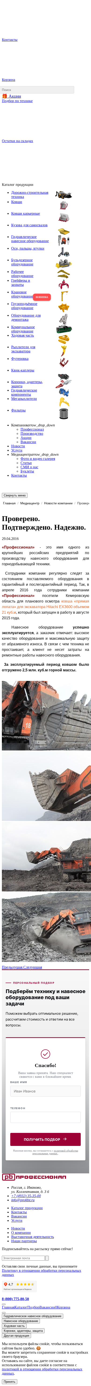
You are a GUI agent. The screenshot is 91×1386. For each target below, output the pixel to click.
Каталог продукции (27, 1208)
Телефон (17, 1108)
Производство (32, 433)
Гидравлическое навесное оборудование (32, 1316)
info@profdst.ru (23, 1200)
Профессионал (32, 429)
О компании (21, 1233)
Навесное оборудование (21, 1321)
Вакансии (28, 442)
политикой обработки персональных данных (55, 1152)
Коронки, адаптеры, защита (23, 1330)
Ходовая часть (14, 1326)
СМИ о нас (29, 467)
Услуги (16, 450)
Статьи (26, 463)
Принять (9, 1381)
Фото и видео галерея (38, 459)
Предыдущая (12, 967)
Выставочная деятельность (32, 1237)
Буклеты (27, 471)
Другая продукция (16, 1335)
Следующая (32, 967)
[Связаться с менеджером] (4, 1312)
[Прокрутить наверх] (4, 1304)
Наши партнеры (24, 1241)
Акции (26, 438)
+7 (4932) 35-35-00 (26, 1196)
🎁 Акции (11, 96)
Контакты (19, 475)
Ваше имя (18, 1082)
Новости (18, 446)
